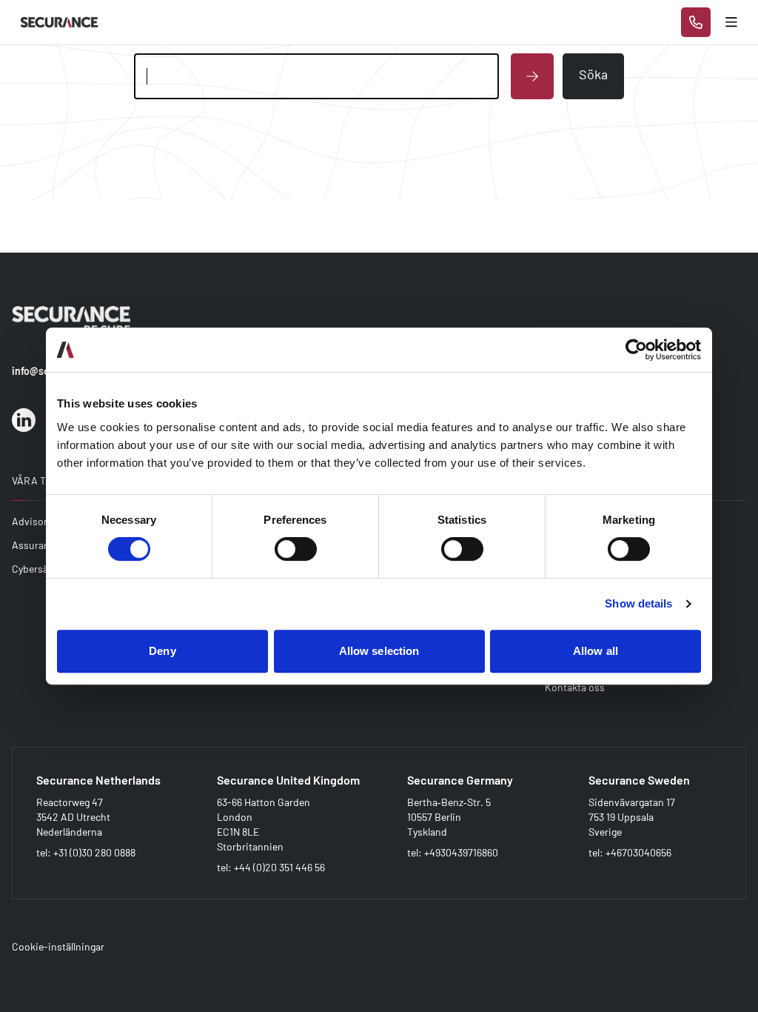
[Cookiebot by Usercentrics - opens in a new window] (636, 350)
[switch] (296, 549)
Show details (638, 603)
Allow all (595, 651)
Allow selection (379, 651)
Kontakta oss (575, 687)
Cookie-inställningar (58, 946)
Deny (162, 651)
